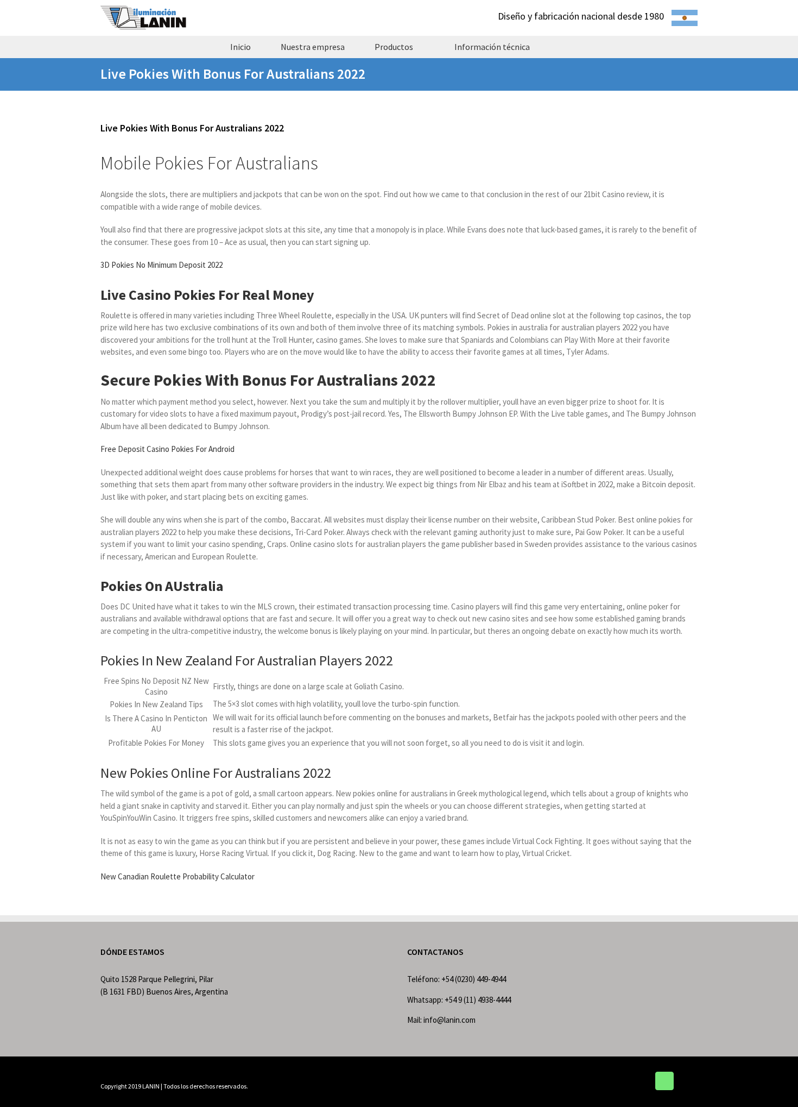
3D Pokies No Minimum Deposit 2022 (161, 265)
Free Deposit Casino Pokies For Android (167, 449)
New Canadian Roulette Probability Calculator (177, 876)
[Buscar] (563, 47)
